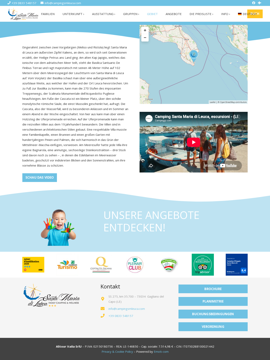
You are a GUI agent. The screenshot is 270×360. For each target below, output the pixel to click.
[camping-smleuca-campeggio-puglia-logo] (23, 14)
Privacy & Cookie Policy (117, 351)
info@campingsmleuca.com (127, 309)
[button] (87, 14)
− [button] (145, 37)
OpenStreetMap (227, 102)
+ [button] (145, 30)
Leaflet (213, 102)
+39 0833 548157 (121, 316)
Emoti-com (161, 351)
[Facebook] (254, 3)
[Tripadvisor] (260, 3)
